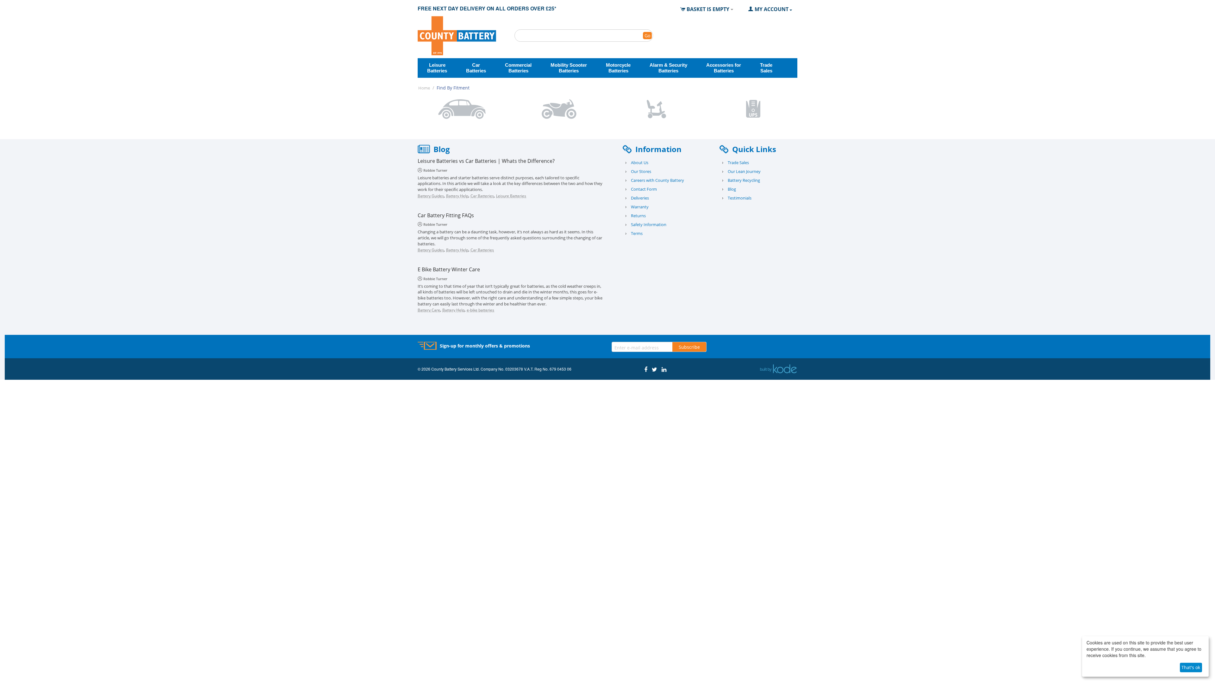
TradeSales (766, 67)
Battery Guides (431, 196)
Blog (732, 189)
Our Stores (641, 171)
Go (647, 36)
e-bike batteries (480, 310)
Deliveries (640, 198)
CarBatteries (476, 67)
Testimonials (739, 198)
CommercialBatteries (518, 67)
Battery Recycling (744, 180)
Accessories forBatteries (723, 67)
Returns (638, 215)
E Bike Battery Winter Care (449, 269)
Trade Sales (738, 162)
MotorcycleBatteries (618, 67)
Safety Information (648, 224)
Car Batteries (482, 196)
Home (424, 88)
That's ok (1190, 667)
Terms (637, 233)
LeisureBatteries (437, 67)
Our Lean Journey (744, 171)
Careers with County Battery (657, 180)
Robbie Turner (435, 170)
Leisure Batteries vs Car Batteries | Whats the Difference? (486, 161)
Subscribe (689, 347)
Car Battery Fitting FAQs (446, 215)
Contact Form (644, 189)
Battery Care (429, 310)
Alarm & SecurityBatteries (668, 67)
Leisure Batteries (511, 196)
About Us (639, 162)
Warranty (640, 207)
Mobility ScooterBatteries (569, 67)
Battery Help (457, 196)
